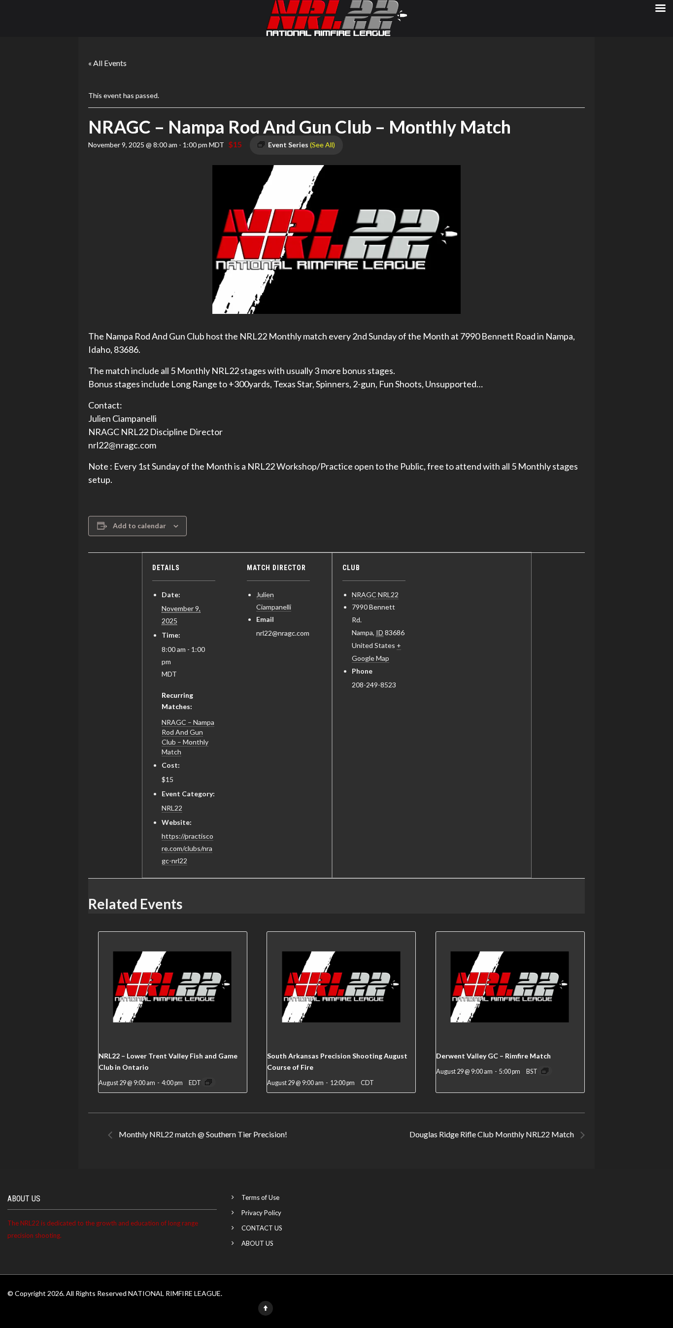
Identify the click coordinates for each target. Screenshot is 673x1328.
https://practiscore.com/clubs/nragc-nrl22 (187, 848)
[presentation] (173, 987)
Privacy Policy (261, 1213)
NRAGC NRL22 (375, 594)
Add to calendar (139, 525)
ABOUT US (257, 1243)
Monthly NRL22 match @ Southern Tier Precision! (202, 1134)
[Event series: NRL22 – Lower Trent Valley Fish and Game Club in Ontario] (208, 1082)
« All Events (107, 63)
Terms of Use (260, 1197)
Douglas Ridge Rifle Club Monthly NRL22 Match (492, 1134)
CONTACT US (261, 1228)
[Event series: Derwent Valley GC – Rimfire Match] (544, 1071)
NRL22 (172, 808)
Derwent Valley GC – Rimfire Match (493, 1056)
